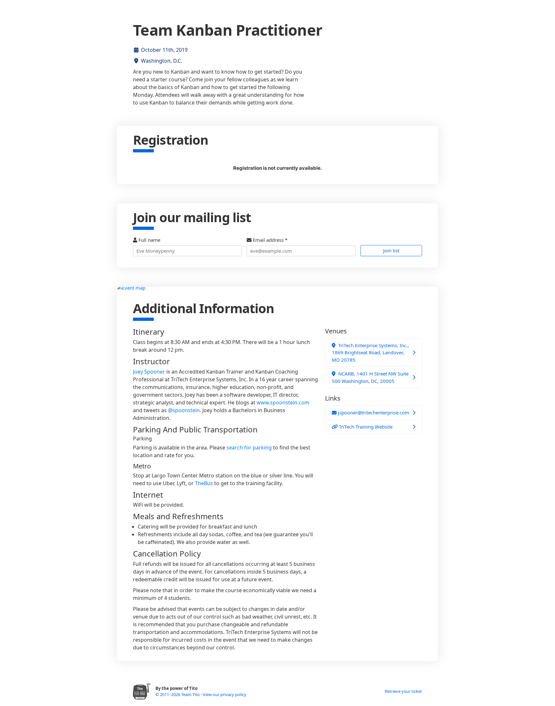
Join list (391, 250)
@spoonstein (184, 410)
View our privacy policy (224, 694)
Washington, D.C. (161, 60)
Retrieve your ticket (403, 691)
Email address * (269, 240)
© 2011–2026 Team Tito (178, 694)
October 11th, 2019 (164, 49)
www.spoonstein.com (283, 402)
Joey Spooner (149, 371)
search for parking (249, 447)
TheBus (204, 483)
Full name (148, 240)
